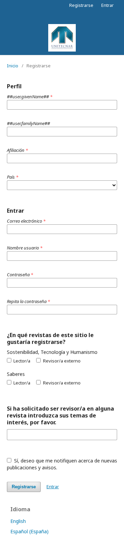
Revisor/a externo (61, 361)
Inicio (12, 66)
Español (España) (29, 531)
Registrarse (81, 5)
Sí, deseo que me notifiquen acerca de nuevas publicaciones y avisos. (62, 464)
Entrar (107, 5)
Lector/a (21, 361)
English (18, 521)
